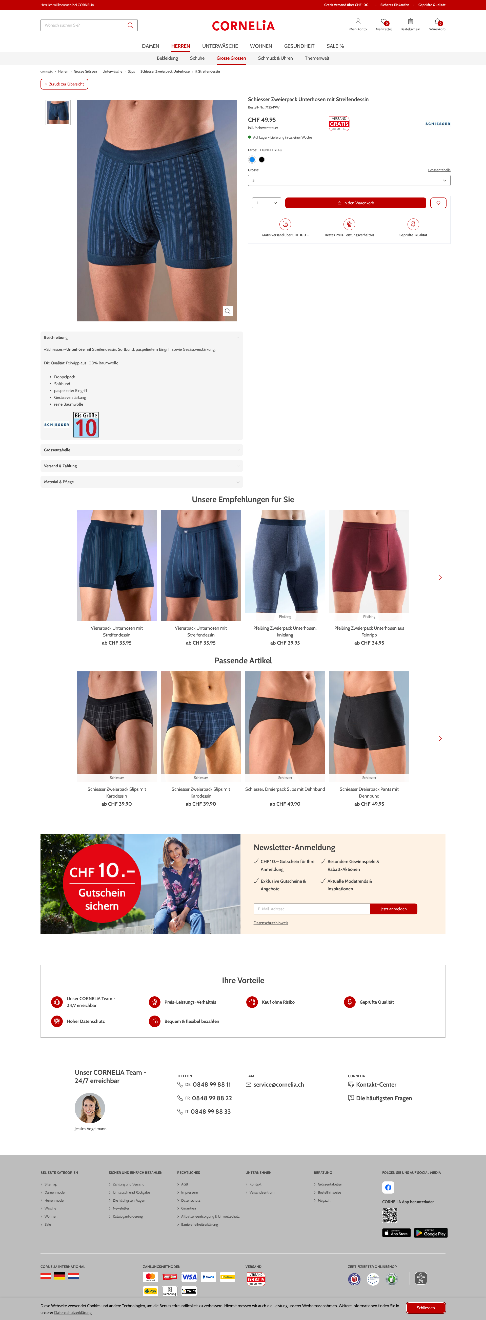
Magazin (324, 1200)
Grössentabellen (330, 1184)
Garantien (188, 1208)
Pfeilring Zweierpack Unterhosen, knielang (285, 631)
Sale (48, 1224)
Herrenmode (54, 1200)
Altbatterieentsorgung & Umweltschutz (210, 1216)
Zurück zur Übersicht (66, 84)
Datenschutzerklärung (73, 1312)
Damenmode (55, 1192)
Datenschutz (190, 1200)
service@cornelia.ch (279, 1084)
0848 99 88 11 (212, 1084)
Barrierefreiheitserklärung (199, 1224)
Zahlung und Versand (129, 1184)
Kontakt (255, 1184)
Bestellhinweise (329, 1192)
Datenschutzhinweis (271, 922)
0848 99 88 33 (211, 1111)
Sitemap (51, 1184)
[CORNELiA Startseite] (243, 25)
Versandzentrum (262, 1192)
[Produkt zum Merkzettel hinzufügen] (438, 202)
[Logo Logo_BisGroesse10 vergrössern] (86, 424)
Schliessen (426, 1307)
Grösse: (253, 170)
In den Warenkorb (358, 203)
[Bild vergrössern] (228, 311)
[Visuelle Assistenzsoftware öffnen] (418, 1278)
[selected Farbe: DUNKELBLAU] (252, 160)
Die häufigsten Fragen (384, 1098)
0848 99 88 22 (212, 1098)
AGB (184, 1184)
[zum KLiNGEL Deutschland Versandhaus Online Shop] (59, 1276)
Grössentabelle (439, 170)
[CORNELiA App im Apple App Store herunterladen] (396, 1232)
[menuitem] (150, 46)
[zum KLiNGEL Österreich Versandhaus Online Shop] (45, 1276)
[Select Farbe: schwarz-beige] (262, 160)
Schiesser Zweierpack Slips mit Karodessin (117, 792)
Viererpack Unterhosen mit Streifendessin (117, 631)
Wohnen (51, 1216)
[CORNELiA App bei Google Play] (431, 1232)
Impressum (189, 1192)
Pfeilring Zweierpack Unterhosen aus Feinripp (369, 631)
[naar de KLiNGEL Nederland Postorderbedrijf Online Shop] (73, 1276)
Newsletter (121, 1208)
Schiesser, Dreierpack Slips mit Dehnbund (285, 789)
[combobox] (89, 25)
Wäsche (50, 1208)
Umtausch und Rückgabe (131, 1192)
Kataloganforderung (128, 1216)
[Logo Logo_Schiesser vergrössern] (438, 123)
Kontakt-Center (376, 1084)
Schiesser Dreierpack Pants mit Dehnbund (369, 792)
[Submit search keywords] (131, 25)
